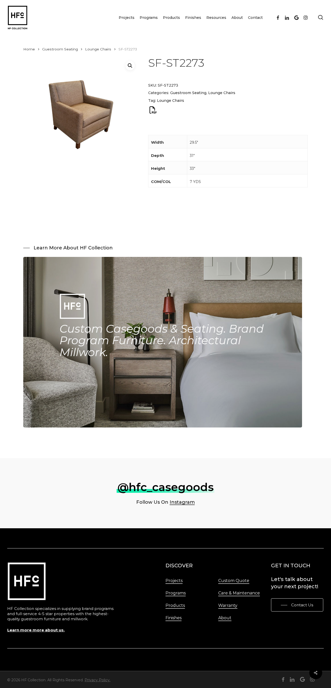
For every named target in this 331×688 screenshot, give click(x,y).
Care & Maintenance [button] (239, 593)
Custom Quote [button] (233, 580)
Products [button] (175, 605)
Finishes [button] (174, 617)
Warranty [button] (227, 605)
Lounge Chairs (98, 49)
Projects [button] (174, 580)
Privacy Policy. (97, 680)
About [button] (224, 617)
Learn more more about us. (36, 630)
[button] (130, 65)
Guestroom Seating (60, 49)
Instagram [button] (182, 502)
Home (29, 49)
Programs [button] (176, 593)
